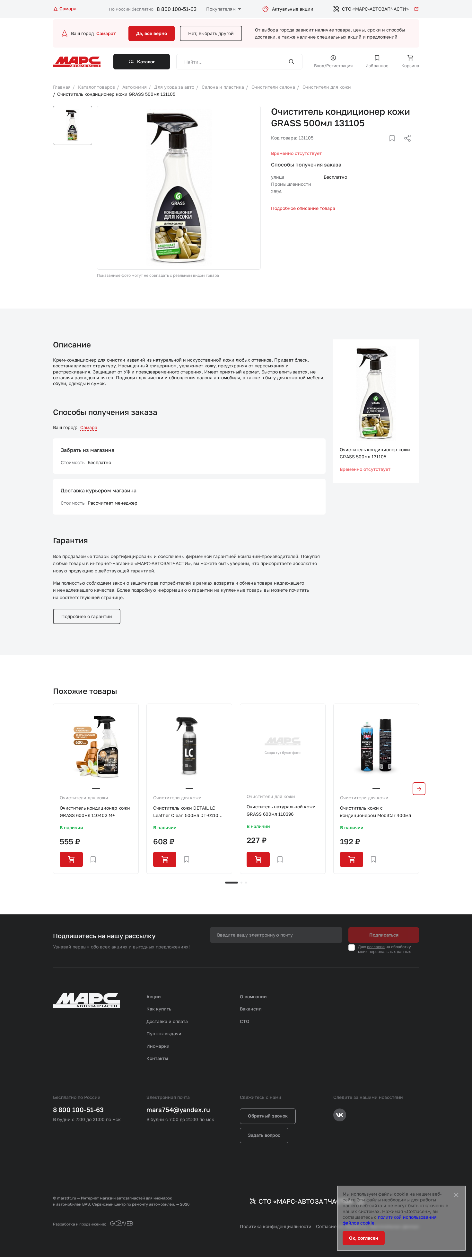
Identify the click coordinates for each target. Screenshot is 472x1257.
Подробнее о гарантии (86, 616)
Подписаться (383, 935)
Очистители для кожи (84, 797)
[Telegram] (374, 146)
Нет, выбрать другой (211, 33)
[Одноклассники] (395, 146)
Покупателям (221, 9)
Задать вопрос (264, 1135)
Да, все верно (151, 33)
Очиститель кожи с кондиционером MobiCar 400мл (375, 811)
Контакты (157, 1058)
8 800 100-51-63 (177, 9)
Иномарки (158, 1046)
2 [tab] (241, 883)
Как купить (158, 1008)
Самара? (106, 33)
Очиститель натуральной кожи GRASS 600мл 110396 (281, 810)
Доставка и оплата (167, 1021)
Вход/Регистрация (333, 65)
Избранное (377, 65)
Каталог (146, 61)
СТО (244, 1021)
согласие (376, 946)
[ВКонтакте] (385, 146)
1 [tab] (231, 883)
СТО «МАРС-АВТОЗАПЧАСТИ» (375, 9)
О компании (253, 996)
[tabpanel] (96, 789)
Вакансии (251, 1008)
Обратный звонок (268, 1115)
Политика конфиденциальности (275, 1226)
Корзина (410, 65)
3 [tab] (246, 883)
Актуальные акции (292, 9)
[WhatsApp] (405, 146)
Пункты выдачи (163, 1033)
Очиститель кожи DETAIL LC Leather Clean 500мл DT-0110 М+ (185, 812)
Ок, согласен (363, 1238)
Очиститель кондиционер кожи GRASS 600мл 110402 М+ (95, 811)
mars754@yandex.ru (178, 1109)
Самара (88, 427)
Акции (153, 996)
